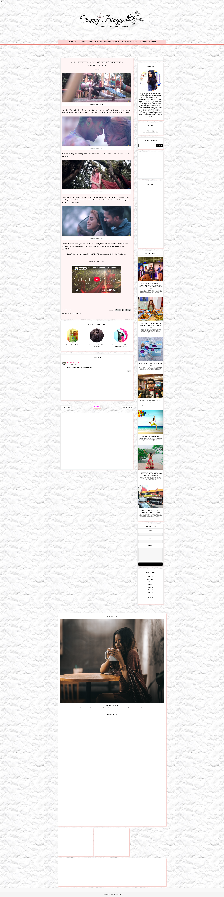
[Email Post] (79, 313)
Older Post (127, 407)
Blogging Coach (129, 42)
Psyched (83, 42)
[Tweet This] (116, 310)
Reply (129, 371)
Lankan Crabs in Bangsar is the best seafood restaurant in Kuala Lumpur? (150, 325)
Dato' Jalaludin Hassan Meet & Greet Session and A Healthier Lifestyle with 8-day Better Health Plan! (150, 286)
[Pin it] (126, 310)
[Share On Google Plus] (123, 310)
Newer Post (67, 407)
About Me (72, 42)
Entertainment (73, 313)
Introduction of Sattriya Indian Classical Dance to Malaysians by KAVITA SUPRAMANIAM (150, 473)
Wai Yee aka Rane (73, 362)
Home (98, 406)
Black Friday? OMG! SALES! (150, 436)
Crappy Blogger (117, 894)
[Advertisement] (96, 427)
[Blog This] (129, 310)
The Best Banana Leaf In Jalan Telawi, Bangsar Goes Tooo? (150, 511)
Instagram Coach (148, 42)
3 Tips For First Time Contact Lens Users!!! (150, 364)
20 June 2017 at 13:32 (72, 364)
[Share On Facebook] (119, 310)
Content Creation (112, 42)
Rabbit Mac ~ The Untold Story (150, 401)
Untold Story (95, 42)
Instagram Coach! (112, 705)
